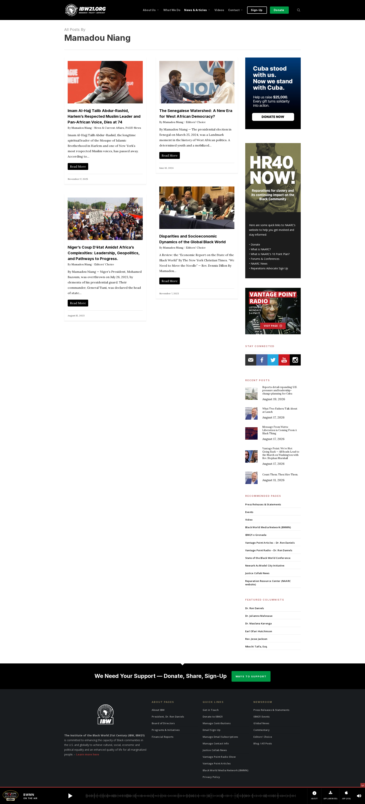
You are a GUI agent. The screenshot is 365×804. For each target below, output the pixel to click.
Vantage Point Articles (217, 763)
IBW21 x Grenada (256, 535)
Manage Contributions (217, 723)
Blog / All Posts (262, 743)
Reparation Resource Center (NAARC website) (268, 582)
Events (249, 512)
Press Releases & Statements (263, 504)
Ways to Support (251, 676)
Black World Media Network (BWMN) (268, 527)
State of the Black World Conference (268, 558)
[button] (70, 796)
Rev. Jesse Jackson (256, 639)
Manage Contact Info (216, 743)
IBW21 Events (261, 716)
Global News (261, 723)
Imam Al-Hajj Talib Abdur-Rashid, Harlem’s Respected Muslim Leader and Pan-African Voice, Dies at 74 (104, 116)
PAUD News (133, 128)
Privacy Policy (211, 777)
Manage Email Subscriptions (220, 736)
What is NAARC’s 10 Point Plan (269, 254)
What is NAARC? (261, 249)
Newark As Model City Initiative (265, 565)
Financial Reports (162, 736)
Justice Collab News (257, 573)
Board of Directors (163, 723)
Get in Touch (211, 710)
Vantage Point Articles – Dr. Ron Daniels (270, 542)
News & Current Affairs (109, 128)
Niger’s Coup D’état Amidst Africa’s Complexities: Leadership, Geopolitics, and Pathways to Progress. (104, 253)
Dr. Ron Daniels (254, 608)
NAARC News (259, 263)
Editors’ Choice (262, 736)
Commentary (261, 730)
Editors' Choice (196, 122)
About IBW (158, 710)
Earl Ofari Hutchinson (258, 631)
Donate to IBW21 (213, 716)
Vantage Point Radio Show (219, 756)
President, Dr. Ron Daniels (168, 716)
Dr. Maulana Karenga (258, 623)
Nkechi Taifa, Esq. (256, 646)
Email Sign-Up (211, 730)
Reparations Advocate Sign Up (269, 268)
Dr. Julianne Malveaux (258, 616)
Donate (255, 244)
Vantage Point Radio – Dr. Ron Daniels (268, 550)
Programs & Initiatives (166, 730)
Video (248, 519)
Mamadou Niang (81, 128)
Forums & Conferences (265, 259)
